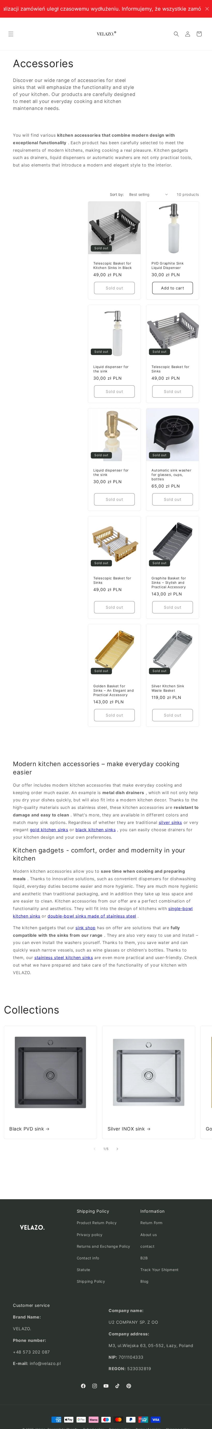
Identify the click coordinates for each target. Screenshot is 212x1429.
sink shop (85, 927)
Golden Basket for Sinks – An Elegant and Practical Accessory (113, 690)
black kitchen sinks (95, 829)
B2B (144, 1258)
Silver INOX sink (126, 1129)
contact (147, 1246)
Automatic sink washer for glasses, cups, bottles (172, 474)
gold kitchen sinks (49, 829)
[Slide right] (117, 1149)
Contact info (88, 1258)
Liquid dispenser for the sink (111, 369)
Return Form (151, 1222)
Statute (83, 1269)
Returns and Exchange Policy (103, 1246)
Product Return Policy (97, 1222)
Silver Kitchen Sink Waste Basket (168, 688)
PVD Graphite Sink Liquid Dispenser (168, 265)
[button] (11, 34)
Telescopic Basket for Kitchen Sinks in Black (112, 265)
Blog (144, 1281)
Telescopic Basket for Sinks (171, 369)
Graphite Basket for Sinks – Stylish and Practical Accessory (169, 582)
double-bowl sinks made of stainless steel (92, 916)
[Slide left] (94, 1149)
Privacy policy (90, 1234)
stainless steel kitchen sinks (63, 957)
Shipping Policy (91, 1281)
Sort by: (117, 194)
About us (148, 1234)
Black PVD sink (26, 1129)
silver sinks (170, 822)
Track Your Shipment (159, 1269)
